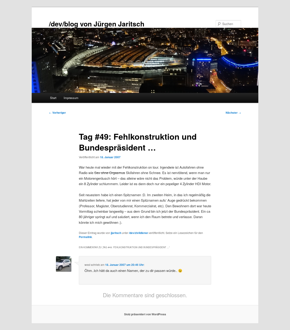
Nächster (233, 113)
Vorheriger (57, 113)
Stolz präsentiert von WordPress (145, 314)
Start (53, 98)
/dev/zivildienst (138, 233)
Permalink (85, 237)
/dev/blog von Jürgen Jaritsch (96, 23)
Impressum (71, 98)
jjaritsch (116, 233)
